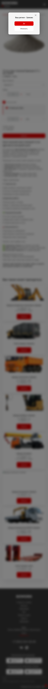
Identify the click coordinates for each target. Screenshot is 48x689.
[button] (24, 23)
